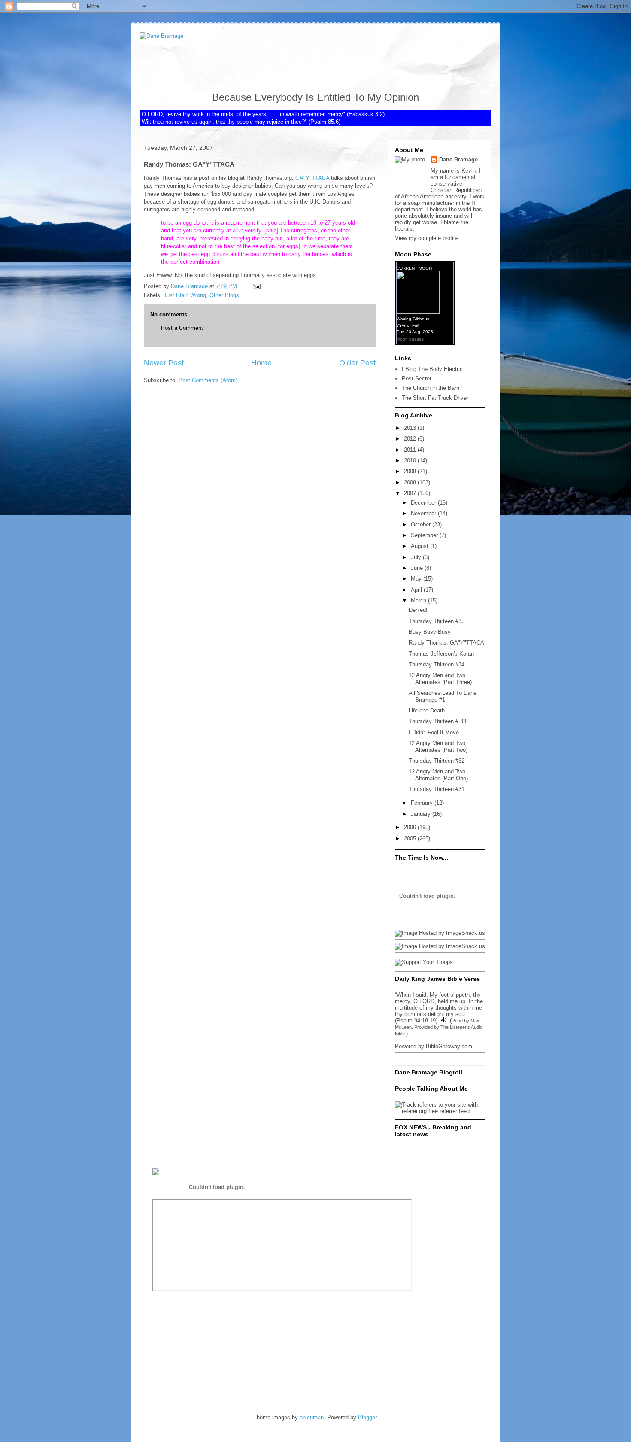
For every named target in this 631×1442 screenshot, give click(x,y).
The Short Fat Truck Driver (435, 398)
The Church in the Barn (430, 388)
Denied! (418, 610)
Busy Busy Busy (430, 632)
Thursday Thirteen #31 (436, 789)
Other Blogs (224, 295)
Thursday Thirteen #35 (436, 621)
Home (261, 363)
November (424, 513)
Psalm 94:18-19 (416, 1020)
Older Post (357, 363)
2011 (411, 450)
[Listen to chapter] (443, 1020)
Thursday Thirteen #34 (436, 664)
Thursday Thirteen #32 (436, 761)
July (417, 557)
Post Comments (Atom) (208, 380)
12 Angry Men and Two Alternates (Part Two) (438, 746)
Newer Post (164, 363)
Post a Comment (182, 328)
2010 (411, 460)
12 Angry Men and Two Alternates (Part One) (438, 775)
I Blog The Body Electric (432, 369)
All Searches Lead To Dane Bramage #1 (442, 696)
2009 (411, 471)
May (417, 578)
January (421, 814)
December (424, 502)
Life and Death (427, 710)
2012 (411, 438)
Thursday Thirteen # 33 (437, 721)
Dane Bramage (458, 159)
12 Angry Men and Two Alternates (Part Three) (440, 678)
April (417, 590)
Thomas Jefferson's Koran (441, 654)
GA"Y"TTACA (312, 178)
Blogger (367, 1417)
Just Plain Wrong (185, 295)
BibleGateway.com (449, 1046)
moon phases (410, 339)
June (418, 568)
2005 (411, 838)
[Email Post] (256, 286)
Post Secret (416, 378)
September (425, 535)
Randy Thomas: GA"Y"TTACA (446, 642)
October (421, 524)
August (420, 546)
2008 (411, 482)
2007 (411, 493)
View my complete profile (426, 238)
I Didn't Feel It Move (434, 732)
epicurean (312, 1417)
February (422, 803)
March (419, 600)
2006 (411, 827)
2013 (411, 428)
